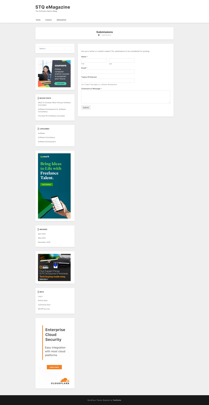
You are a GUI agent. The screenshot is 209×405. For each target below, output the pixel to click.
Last (110, 64)
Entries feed (42, 300)
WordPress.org (44, 309)
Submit (86, 107)
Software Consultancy (46, 137)
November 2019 (44, 242)
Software (41, 133)
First (82, 64)
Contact (48, 20)
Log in (40, 296)
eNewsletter (61, 20)
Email (84, 68)
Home (38, 20)
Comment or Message (91, 89)
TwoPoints (117, 400)
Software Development (47, 142)
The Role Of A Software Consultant (51, 116)
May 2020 (42, 238)
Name (84, 57)
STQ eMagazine (52, 7)
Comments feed (44, 305)
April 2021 (42, 234)
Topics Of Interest (89, 77)
